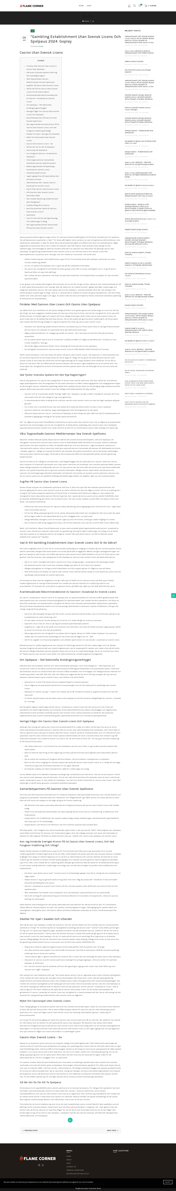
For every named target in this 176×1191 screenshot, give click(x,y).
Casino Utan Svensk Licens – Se (39, 144)
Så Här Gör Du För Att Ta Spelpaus (40, 147)
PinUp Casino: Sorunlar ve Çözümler (139, 393)
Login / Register (129, 6)
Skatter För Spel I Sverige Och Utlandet (42, 134)
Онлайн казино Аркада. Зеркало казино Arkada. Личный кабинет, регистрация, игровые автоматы (139, 97)
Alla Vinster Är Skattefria (36, 150)
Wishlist (141, 4)
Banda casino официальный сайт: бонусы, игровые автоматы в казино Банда (140, 175)
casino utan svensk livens (90, 322)
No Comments (143, 45)
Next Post (111, 1130)
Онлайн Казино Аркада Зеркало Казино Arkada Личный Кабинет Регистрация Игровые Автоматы (138, 120)
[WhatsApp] (70, 1120)
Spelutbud (30, 215)
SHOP (68, 1163)
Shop (89, 6)
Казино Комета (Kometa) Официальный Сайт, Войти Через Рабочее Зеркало (139, 330)
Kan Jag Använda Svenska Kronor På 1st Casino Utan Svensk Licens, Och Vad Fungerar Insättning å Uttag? (42, 127)
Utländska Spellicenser (36, 173)
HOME (68, 1156)
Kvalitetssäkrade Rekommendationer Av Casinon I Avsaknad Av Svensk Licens (42, 98)
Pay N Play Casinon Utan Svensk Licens (42, 189)
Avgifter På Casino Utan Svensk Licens (42, 85)
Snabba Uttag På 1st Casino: (38, 205)
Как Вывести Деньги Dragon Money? (139, 185)
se (93, 21)
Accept (167, 1182)
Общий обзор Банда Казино (136, 229)
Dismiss (167, 595)
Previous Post (31, 1130)
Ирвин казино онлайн (134, 61)
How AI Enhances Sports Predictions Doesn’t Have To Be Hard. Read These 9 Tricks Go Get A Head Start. (139, 383)
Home (81, 6)
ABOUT (69, 1160)
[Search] (134, 5)
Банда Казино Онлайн (134, 305)
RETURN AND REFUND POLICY (77, 1174)
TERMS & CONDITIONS (75, 1170)
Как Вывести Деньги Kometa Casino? (140, 341)
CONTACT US (71, 1167)
